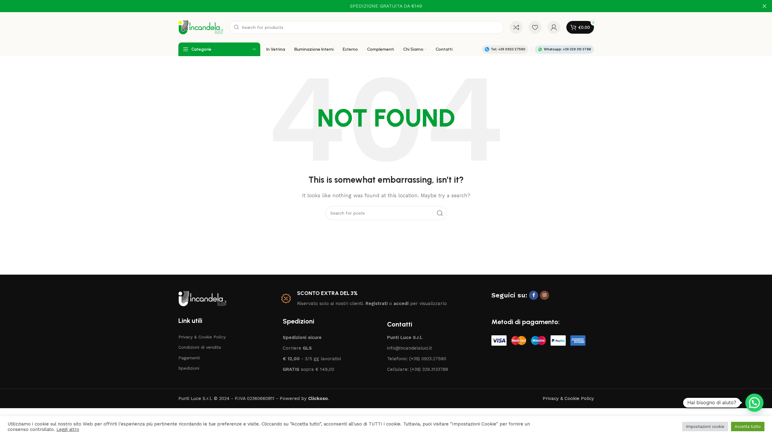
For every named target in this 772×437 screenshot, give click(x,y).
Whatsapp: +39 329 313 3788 (567, 49)
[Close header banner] (764, 6)
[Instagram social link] (544, 295)
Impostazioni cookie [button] (705, 426)
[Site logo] (200, 27)
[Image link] (202, 298)
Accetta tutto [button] (748, 426)
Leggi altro (67, 429)
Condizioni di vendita (199, 347)
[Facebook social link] (533, 295)
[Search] (440, 213)
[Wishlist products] (535, 27)
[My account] (553, 27)
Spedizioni (188, 368)
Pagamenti (189, 357)
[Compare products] (516, 27)
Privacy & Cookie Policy (202, 336)
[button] (754, 403)
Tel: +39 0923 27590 (508, 49)
